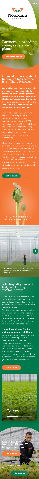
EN (34, 3)
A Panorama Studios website (10, 468)
